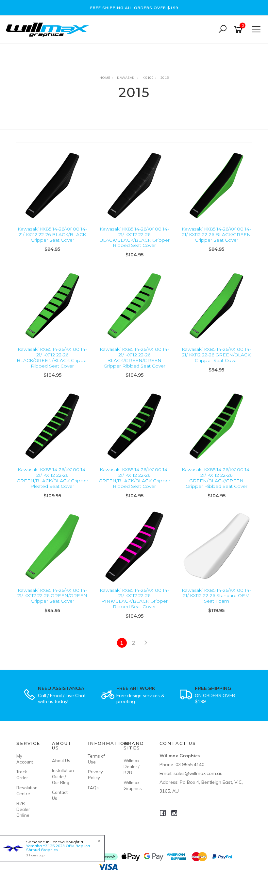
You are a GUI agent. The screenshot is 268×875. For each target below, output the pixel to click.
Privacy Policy (95, 774)
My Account (24, 758)
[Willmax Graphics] (49, 29)
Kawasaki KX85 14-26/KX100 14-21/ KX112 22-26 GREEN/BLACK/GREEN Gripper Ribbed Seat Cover (216, 478)
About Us (61, 760)
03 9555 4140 (190, 764)
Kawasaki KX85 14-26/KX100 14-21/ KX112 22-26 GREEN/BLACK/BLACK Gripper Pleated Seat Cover (52, 478)
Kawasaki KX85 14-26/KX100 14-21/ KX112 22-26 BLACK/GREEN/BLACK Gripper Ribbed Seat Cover (52, 357)
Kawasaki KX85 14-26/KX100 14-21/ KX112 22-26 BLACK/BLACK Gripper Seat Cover (52, 234)
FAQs (93, 787)
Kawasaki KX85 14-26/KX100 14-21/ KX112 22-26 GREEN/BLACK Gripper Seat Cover (216, 354)
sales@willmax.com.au (198, 773)
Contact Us (60, 795)
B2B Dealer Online (23, 809)
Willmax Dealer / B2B (132, 766)
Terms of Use (96, 758)
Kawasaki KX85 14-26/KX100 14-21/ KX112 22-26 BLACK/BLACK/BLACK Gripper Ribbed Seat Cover (134, 237)
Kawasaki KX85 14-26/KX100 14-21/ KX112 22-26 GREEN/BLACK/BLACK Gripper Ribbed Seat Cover (134, 478)
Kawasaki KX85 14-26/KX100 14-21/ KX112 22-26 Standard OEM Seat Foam (216, 595)
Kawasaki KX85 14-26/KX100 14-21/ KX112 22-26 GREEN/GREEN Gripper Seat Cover (52, 595)
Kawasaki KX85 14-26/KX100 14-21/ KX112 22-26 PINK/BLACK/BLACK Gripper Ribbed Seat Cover (134, 598)
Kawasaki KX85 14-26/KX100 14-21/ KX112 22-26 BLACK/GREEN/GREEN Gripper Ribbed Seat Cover (134, 357)
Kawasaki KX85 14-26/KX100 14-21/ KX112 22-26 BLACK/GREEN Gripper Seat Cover (216, 234)
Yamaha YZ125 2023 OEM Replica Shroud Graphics (58, 847)
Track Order (22, 774)
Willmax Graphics (133, 785)
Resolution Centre (26, 790)
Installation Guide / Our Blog (62, 776)
